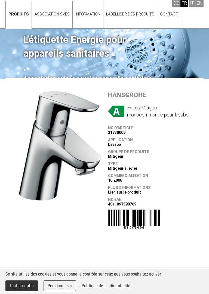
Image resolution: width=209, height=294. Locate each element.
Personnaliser (60, 285)
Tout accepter (22, 285)
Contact (169, 14)
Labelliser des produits (130, 14)
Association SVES (52, 14)
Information (87, 14)
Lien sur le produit (124, 192)
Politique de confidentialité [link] (106, 285)
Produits (18, 14)
